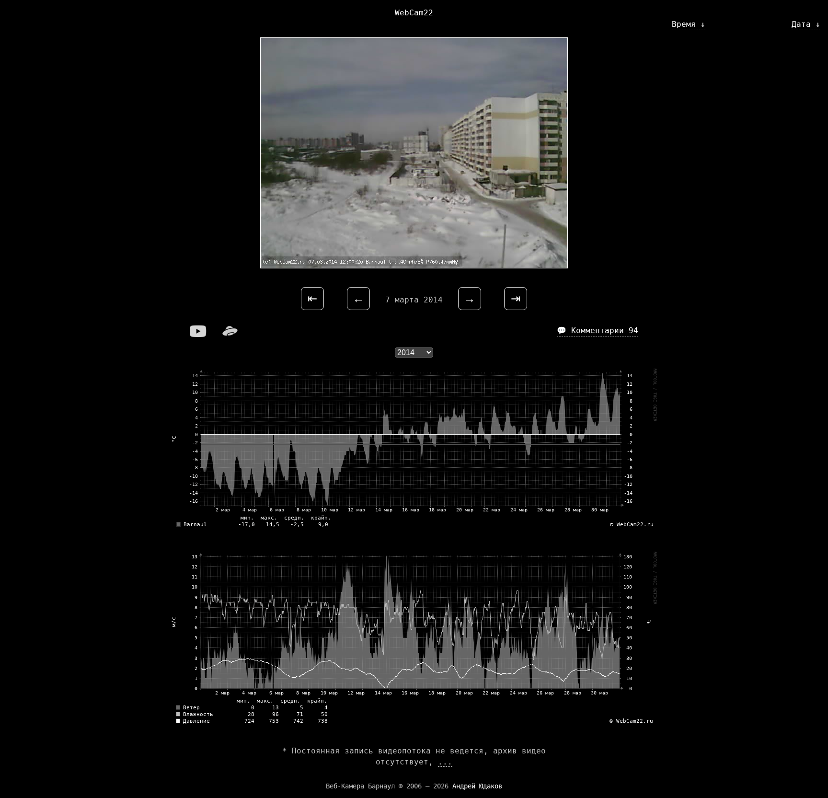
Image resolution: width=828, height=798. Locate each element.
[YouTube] (198, 334)
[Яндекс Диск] (230, 334)
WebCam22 (414, 12)
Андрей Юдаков (477, 786)
